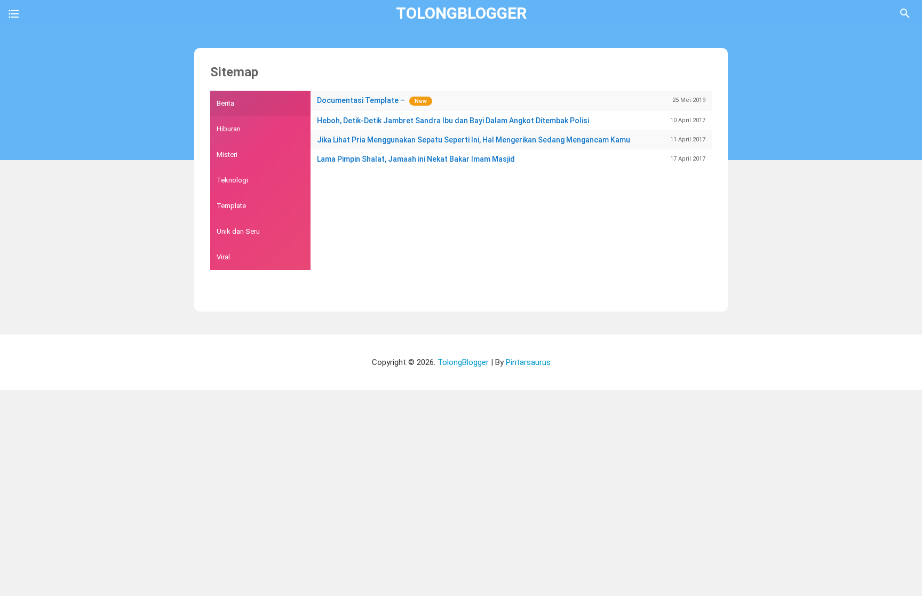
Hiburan (229, 129)
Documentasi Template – (511, 100)
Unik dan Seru (238, 231)
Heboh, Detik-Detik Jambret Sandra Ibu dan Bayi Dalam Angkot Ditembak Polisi (511, 120)
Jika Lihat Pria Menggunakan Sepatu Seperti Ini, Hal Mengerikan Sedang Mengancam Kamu (511, 140)
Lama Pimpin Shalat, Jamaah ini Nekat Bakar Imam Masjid (511, 159)
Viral (223, 257)
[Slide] (14, 15)
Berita (225, 103)
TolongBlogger (461, 13)
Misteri (227, 154)
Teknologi (232, 180)
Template (231, 206)
